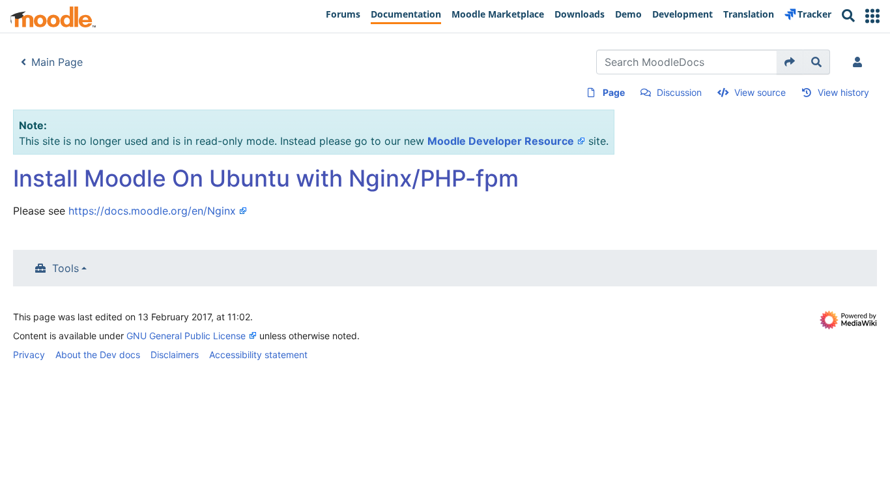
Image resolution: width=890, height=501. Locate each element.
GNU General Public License (186, 335)
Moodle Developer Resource (500, 140)
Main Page (57, 61)
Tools (65, 268)
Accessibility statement (258, 354)
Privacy (29, 354)
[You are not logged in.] (860, 62)
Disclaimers (175, 354)
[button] (872, 16)
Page (614, 92)
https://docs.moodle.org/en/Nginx (152, 210)
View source (760, 92)
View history (843, 92)
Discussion (679, 92)
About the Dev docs (97, 354)
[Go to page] (790, 62)
